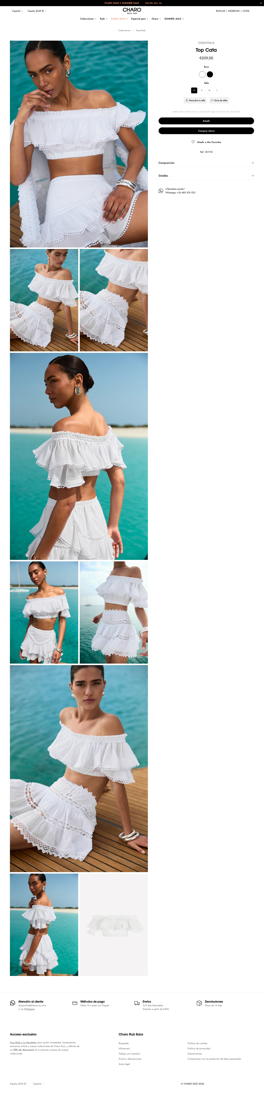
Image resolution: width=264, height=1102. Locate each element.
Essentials (140, 30)
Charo (155, 18)
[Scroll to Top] (258, 1085)
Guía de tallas (221, 100)
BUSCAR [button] (220, 11)
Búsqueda (124, 1043)
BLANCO (202, 74)
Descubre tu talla (197, 100)
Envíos (147, 1002)
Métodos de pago (93, 1002)
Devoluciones (214, 1002)
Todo (102, 18)
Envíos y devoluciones (130, 1059)
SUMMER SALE (130, 3)
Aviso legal (124, 1064)
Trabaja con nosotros (129, 1053)
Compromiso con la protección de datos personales (214, 1059)
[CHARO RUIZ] (132, 11)
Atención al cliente (30, 1002)
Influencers (124, 1048)
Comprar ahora (206, 131)
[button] (246, 11)
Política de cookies (197, 1043)
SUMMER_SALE (172, 18)
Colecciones (87, 18)
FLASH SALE (112, 3)
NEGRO (210, 74)
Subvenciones (195, 1053)
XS (194, 90)
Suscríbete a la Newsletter (23, 1042)
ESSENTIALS (206, 43)
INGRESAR (234, 11)
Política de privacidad (199, 1048)
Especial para (138, 18)
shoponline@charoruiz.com (32, 1005)
